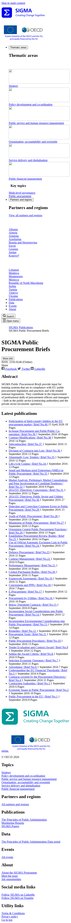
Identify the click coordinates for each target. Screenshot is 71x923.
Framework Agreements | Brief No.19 (31, 578)
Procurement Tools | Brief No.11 (28, 634)
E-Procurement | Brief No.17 (26, 591)
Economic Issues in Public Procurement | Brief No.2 (39, 690)
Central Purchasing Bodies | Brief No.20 (32, 572)
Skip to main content (13, 3)
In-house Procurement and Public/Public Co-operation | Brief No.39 (34, 432)
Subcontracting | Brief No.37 (26, 444)
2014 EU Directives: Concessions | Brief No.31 (36, 490)
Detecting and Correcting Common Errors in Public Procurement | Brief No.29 (38, 508)
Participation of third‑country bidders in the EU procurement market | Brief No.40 (36, 423)
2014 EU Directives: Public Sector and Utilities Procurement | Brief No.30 (36, 498)
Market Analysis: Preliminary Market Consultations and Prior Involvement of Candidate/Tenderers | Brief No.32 (38, 483)
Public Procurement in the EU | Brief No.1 (33, 696)
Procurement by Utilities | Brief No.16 (31, 598)
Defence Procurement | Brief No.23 (29, 552)
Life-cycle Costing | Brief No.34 (28, 463)
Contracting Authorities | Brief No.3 (30, 683)
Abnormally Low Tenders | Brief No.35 (32, 457)
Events (13, 305)
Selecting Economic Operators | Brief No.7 (34, 660)
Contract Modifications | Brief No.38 (30, 437)
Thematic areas (18, 47)
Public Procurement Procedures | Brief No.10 (35, 640)
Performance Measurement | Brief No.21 (32, 565)
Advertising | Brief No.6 (23, 667)
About (12, 309)
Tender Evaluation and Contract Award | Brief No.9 (38, 647)
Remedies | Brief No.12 (23, 631)
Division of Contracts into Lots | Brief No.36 (35, 450)
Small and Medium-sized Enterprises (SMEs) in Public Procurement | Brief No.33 (36, 472)
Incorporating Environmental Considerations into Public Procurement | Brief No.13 (37, 623)
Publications (16, 299)
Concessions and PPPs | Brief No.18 (30, 585)
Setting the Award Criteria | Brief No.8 (31, 653)
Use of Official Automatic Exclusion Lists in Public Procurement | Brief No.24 (38, 544)
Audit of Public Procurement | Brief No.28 (33, 516)
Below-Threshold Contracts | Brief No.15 (33, 604)
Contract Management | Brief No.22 (30, 558)
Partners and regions (21, 199)
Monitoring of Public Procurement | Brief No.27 (37, 522)
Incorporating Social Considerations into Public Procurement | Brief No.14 (36, 613)
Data (11, 302)
